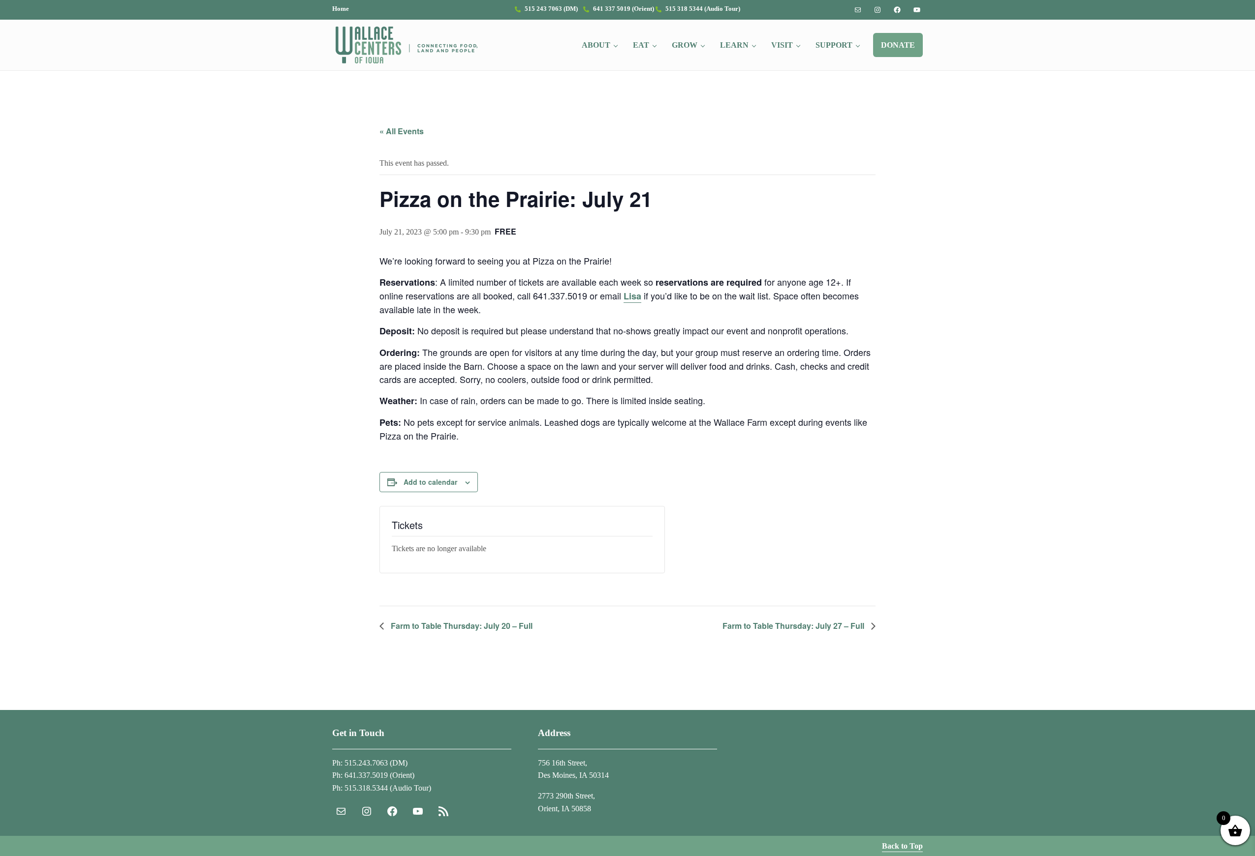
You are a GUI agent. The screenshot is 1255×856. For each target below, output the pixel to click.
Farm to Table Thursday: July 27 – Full (794, 625)
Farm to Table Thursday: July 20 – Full (461, 625)
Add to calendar (430, 482)
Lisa (632, 296)
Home (340, 8)
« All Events (401, 131)
